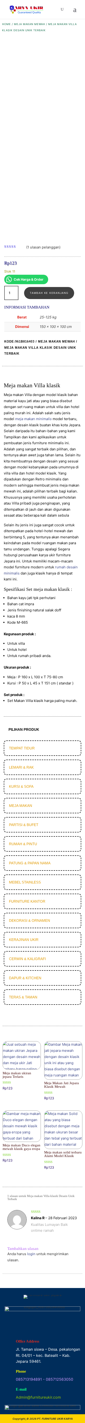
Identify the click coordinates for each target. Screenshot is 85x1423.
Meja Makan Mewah (29, 24)
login (31, 1254)
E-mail (21, 1389)
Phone (21, 1371)
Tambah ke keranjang (49, 293)
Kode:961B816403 (19, 341)
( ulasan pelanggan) (43, 247)
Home (6, 24)
